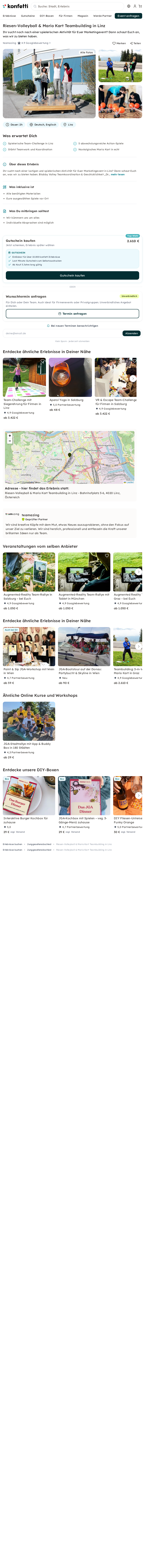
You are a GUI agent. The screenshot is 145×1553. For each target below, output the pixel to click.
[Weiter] (132, 378)
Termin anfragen (75, 313)
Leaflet (130, 482)
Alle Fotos (86, 52)
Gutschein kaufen (72, 275)
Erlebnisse (9, 15)
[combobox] (77, 6)
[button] (69, 455)
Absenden (131, 333)
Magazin (83, 15)
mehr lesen (118, 174)
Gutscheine (28, 15)
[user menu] (135, 6)
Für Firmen (65, 15)
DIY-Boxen (47, 15)
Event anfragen (128, 16)
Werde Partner (102, 15)
